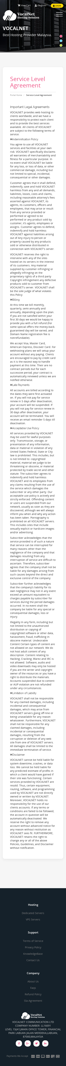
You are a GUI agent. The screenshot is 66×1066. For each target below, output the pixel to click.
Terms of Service (33, 941)
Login (58, 5)
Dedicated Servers (33, 913)
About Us (33, 981)
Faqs (33, 988)
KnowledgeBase (33, 953)
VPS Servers (33, 919)
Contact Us (33, 960)
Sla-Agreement (33, 1000)
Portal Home (16, 95)
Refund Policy (33, 994)
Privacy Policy (33, 947)
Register (42, 5)
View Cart (25, 5)
